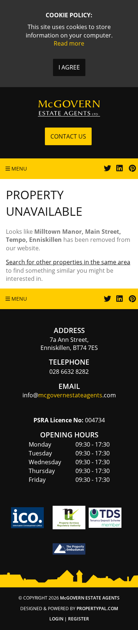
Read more (69, 43)
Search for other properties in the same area (68, 262)
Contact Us (68, 136)
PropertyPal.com (97, 608)
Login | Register (69, 619)
